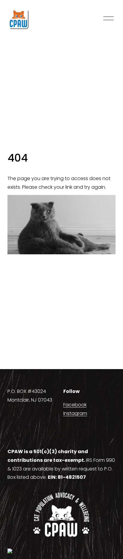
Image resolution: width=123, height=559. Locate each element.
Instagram (75, 413)
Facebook (75, 404)
